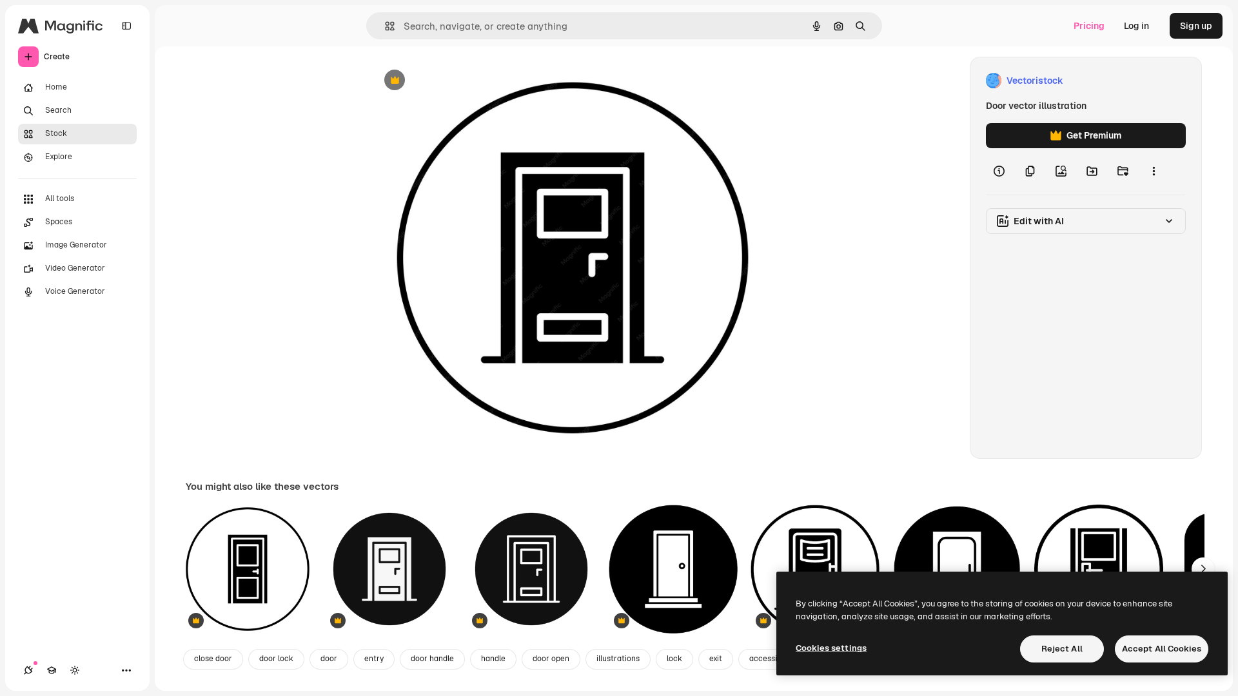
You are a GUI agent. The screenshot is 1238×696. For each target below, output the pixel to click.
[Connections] (28, 670)
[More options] (1153, 171)
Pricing (1089, 26)
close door (213, 658)
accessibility (771, 658)
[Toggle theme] (74, 670)
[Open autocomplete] (384, 26)
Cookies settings (831, 648)
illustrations (618, 658)
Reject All (1062, 648)
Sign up (1196, 26)
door (328, 658)
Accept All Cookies (1161, 648)
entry (374, 658)
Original (454, 81)
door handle (432, 658)
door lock (276, 658)
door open (551, 658)
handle (493, 658)
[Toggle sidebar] (126, 25)
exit (715, 658)
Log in (1136, 26)
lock (674, 658)
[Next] (1203, 569)
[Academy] (51, 670)
